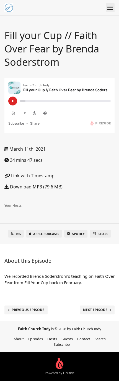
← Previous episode (26, 309)
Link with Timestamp (32, 176)
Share (103, 234)
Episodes (35, 338)
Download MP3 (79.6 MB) (36, 187)
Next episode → (97, 309)
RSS (18, 234)
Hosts (52, 338)
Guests (67, 338)
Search (100, 338)
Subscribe (62, 344)
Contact (83, 338)
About (19, 338)
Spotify (78, 234)
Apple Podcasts (46, 234)
